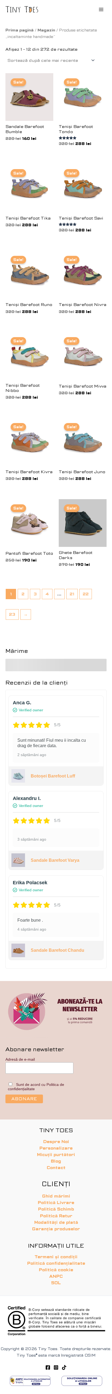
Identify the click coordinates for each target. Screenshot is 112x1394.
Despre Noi (56, 1142)
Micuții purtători (56, 1155)
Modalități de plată (56, 1222)
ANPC (56, 1276)
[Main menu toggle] (101, 9)
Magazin (46, 30)
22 (86, 594)
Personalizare (56, 1148)
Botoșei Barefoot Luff (53, 776)
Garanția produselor (56, 1229)
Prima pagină (19, 30)
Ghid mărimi (56, 1196)
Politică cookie (56, 1270)
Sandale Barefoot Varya (55, 860)
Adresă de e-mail (20, 1059)
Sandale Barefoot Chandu (57, 950)
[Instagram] (56, 1367)
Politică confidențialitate (56, 1263)
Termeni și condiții (56, 1257)
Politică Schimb (56, 1209)
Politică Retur (56, 1216)
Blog (56, 1161)
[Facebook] (47, 1367)
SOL (56, 1283)
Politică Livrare (56, 1203)
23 (12, 614)
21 (72, 594)
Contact (56, 1168)
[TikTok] (64, 1367)
